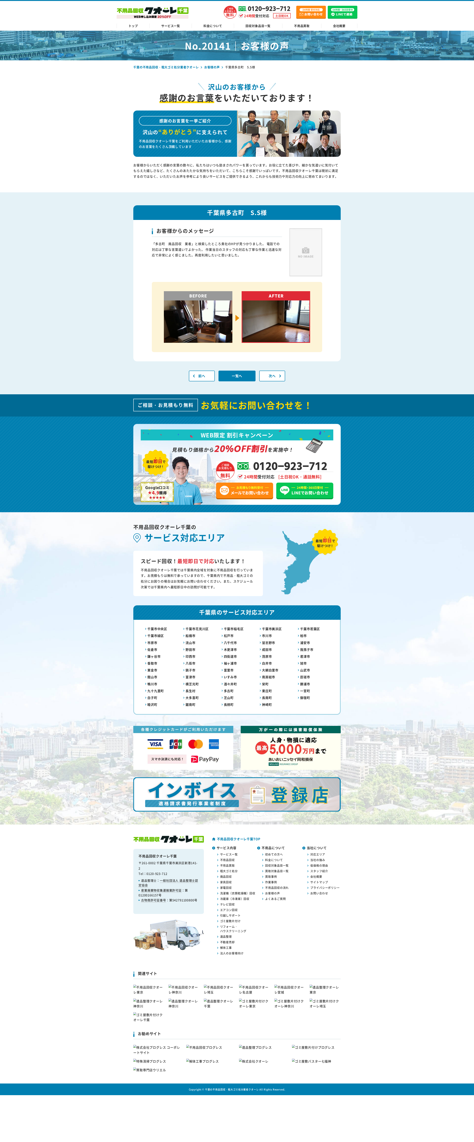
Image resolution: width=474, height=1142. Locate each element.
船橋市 (191, 635)
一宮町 (305, 690)
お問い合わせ (319, 893)
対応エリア (317, 854)
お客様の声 (272, 893)
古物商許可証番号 (153, 900)
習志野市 (268, 642)
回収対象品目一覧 (258, 26)
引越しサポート (230, 915)
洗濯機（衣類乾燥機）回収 (237, 893)
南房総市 (268, 677)
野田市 (191, 649)
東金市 (152, 670)
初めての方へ (274, 854)
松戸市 (229, 635)
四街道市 (230, 656)
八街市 (191, 663)
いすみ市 (230, 677)
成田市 (267, 649)
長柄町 (229, 704)
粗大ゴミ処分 (229, 871)
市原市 (152, 642)
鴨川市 (152, 684)
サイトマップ (319, 882)
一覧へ (237, 375)
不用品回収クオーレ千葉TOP (238, 839)
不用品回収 (227, 860)
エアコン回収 (229, 910)
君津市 (305, 656)
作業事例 (271, 882)
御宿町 (305, 697)
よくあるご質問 (275, 899)
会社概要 (339, 26)
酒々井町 (230, 684)
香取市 (152, 663)
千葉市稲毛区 (234, 628)
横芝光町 (192, 684)
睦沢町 (152, 704)
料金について (212, 26)
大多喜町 (192, 697)
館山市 (152, 677)
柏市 (303, 635)
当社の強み (317, 860)
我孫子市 (306, 649)
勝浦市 (305, 684)
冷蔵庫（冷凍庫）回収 (235, 899)
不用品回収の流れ (277, 887)
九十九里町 (155, 690)
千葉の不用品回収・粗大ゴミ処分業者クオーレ (232, 1089)
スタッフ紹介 (319, 871)
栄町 (265, 684)
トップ (133, 26)
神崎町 (267, 704)
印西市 (191, 656)
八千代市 (230, 642)
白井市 (267, 663)
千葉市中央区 (157, 628)
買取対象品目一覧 (277, 871)
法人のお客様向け (232, 953)
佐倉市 (152, 649)
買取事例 (271, 876)
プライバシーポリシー (325, 887)
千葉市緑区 (155, 635)
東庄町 (267, 690)
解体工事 (226, 947)
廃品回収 (226, 876)
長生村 (191, 690)
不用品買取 (302, 26)
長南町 (267, 697)
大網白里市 (270, 670)
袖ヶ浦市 (230, 663)
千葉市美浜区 (272, 628)
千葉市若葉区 (310, 628)
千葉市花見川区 (197, 628)
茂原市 (267, 656)
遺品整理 (226, 936)
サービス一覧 (170, 26)
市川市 (267, 635)
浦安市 (305, 642)
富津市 (191, 677)
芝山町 (229, 697)
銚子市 (191, 670)
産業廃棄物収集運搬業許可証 (161, 890)
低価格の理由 (319, 865)
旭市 (303, 663)
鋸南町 (191, 704)
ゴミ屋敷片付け (230, 921)
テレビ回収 (227, 904)
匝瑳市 (305, 677)
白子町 (152, 697)
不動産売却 (227, 942)
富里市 (229, 670)
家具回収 (226, 882)
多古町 (229, 690)
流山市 (191, 642)
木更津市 (230, 649)
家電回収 (226, 887)
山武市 (305, 670)
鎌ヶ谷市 (154, 656)
